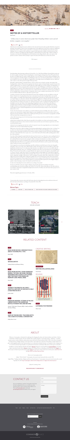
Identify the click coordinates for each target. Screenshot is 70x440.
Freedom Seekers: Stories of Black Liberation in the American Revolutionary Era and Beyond (20, 302)
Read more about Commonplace (35, 368)
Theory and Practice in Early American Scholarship (46, 189)
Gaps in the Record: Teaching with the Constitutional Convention (21, 315)
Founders (13, 189)
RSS (53, 407)
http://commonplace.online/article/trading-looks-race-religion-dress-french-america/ (39, 360)
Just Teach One (59, 349)
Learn (20, 407)
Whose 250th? (46, 228)
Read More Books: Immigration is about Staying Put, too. (21, 226)
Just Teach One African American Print (36, 351)
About (28, 407)
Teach (17, 407)
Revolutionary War (29, 189)
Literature (20, 189)
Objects (25, 348)
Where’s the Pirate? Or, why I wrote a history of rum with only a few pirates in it (21, 289)
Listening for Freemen (44, 306)
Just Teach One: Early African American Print (44, 407)
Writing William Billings (45, 269)
